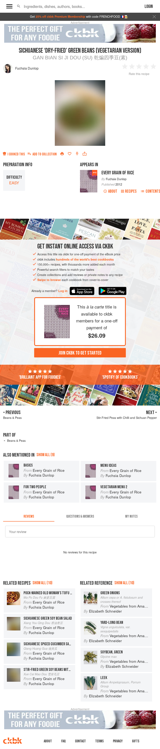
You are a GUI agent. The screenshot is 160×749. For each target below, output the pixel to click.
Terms (99, 741)
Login (149, 6)
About (112, 191)
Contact (80, 741)
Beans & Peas (16, 440)
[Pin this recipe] (77, 153)
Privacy (118, 741)
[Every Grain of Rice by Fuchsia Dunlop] (57, 308)
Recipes (131, 191)
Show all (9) (45, 454)
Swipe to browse (49, 280)
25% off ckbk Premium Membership (60, 16)
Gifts (135, 741)
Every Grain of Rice (117, 173)
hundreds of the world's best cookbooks (85, 259)
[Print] (62, 153)
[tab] (28, 517)
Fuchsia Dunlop (27, 68)
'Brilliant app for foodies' (40, 377)
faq (63, 741)
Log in (63, 291)
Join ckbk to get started (80, 353)
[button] (19, 6)
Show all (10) (42, 582)
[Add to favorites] (69, 153)
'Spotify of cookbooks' (120, 377)
